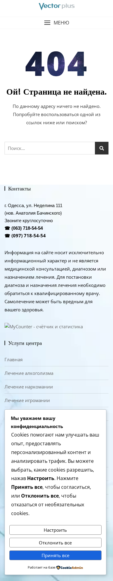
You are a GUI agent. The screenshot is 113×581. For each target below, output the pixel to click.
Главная (14, 359)
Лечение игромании (27, 400)
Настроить (55, 530)
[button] (56, 23)
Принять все (55, 555)
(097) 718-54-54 (28, 235)
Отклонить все (55, 543)
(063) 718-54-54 (27, 228)
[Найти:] (56, 148)
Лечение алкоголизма (29, 373)
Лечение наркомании (29, 387)
